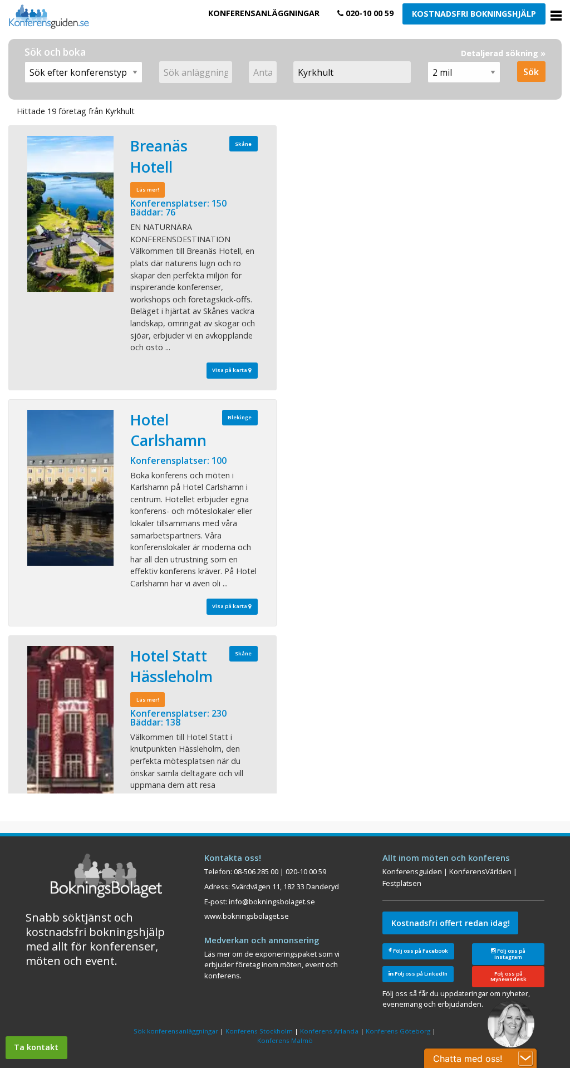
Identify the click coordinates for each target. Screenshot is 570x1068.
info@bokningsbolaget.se (272, 901)
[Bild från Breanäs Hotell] (70, 214)
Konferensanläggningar (264, 13)
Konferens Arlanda (329, 1031)
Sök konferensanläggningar (176, 1031)
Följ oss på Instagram (509, 954)
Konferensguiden (412, 871)
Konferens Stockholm (259, 1031)
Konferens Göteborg (398, 1031)
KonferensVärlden (480, 871)
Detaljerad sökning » (503, 53)
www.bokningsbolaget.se (246, 916)
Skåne (243, 144)
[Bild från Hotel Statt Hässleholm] (70, 724)
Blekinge (240, 417)
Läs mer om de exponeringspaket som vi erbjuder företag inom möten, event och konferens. (272, 965)
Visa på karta (230, 370)
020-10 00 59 (368, 13)
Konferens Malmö (285, 1040)
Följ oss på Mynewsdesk (508, 976)
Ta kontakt (36, 1047)
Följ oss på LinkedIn (421, 973)
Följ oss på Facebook (420, 950)
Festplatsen (401, 883)
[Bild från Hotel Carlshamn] (70, 488)
